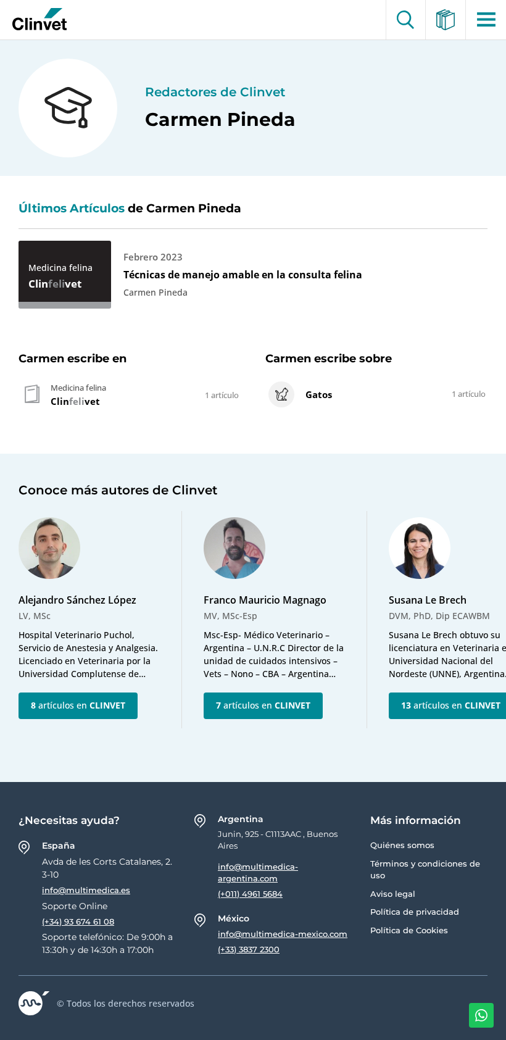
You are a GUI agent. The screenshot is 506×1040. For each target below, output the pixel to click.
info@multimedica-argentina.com (258, 873)
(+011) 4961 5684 (250, 894)
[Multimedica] (446, 20)
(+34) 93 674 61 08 (78, 921)
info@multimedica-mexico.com (282, 934)
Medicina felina (60, 267)
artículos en (78, 705)
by (35, 20)
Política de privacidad (414, 912)
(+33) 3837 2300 (249, 949)
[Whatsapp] (481, 1015)
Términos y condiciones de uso (425, 870)
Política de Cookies (409, 930)
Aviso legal (392, 894)
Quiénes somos (402, 845)
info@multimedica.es (86, 890)
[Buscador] (406, 20)
